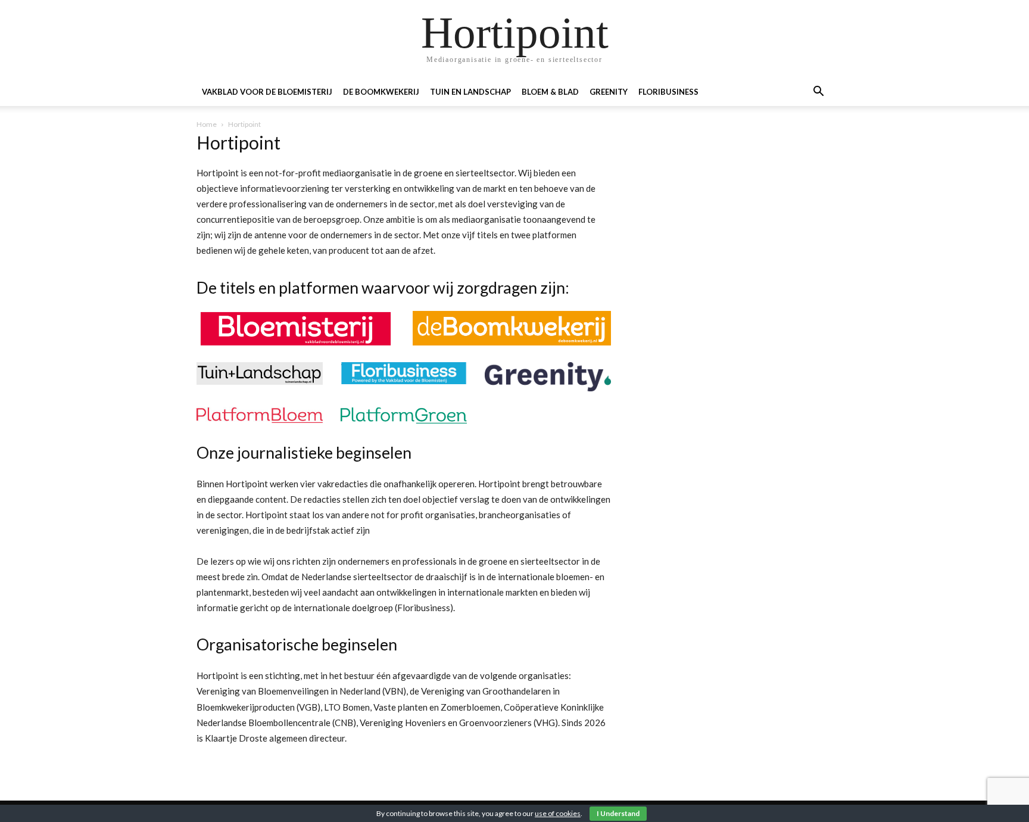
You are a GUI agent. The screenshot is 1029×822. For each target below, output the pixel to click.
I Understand (618, 813)
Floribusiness (668, 91)
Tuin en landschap (470, 91)
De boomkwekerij (381, 91)
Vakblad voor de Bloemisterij (267, 91)
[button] (818, 93)
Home (207, 124)
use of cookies (558, 813)
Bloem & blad (550, 91)
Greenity (609, 91)
